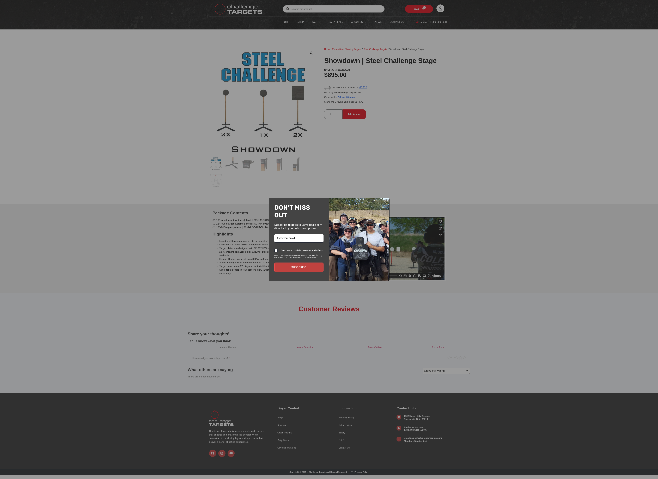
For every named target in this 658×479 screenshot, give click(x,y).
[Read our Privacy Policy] (321, 256)
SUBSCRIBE (298, 267)
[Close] (385, 202)
